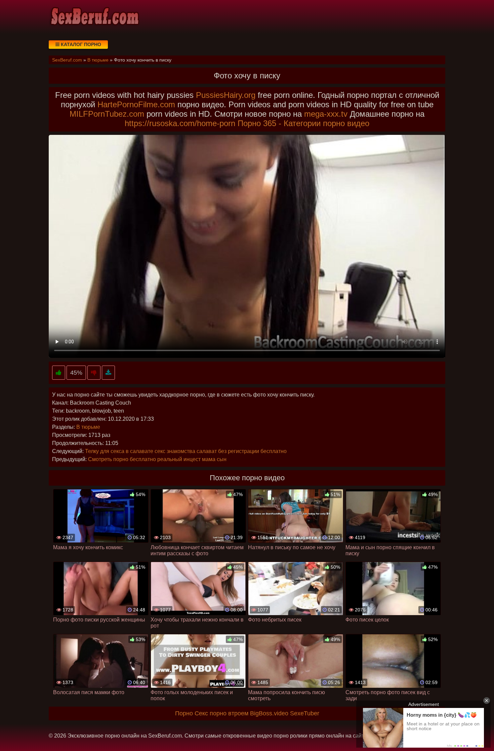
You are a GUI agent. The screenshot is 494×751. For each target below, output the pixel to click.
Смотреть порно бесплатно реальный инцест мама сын (157, 459)
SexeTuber (304, 713)
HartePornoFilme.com (136, 104)
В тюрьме (88, 427)
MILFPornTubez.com (107, 113)
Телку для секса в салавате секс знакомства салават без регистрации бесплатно (186, 451)
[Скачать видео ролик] (108, 373)
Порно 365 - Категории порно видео (303, 123)
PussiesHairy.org (225, 95)
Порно (184, 713)
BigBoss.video (269, 713)
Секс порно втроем (221, 713)
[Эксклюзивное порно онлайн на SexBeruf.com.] (94, 17)
